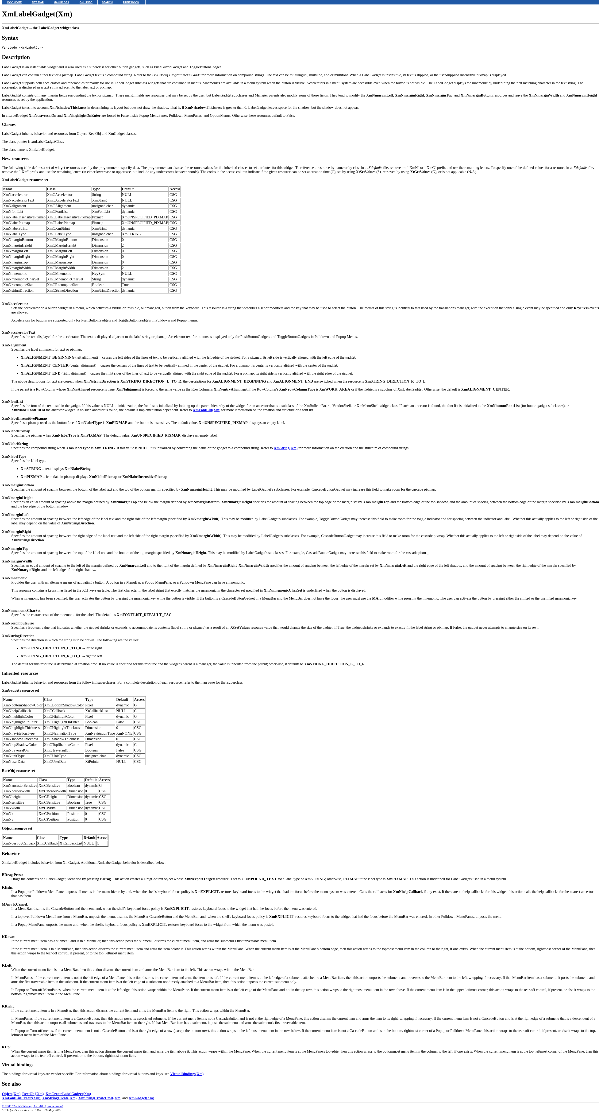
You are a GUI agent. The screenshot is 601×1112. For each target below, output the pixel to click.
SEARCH (107, 2)
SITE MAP (38, 2)
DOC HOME (14, 2)
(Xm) (206, 410)
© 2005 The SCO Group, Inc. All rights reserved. (32, 1106)
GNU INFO (86, 2)
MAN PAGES (61, 2)
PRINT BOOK (131, 2)
